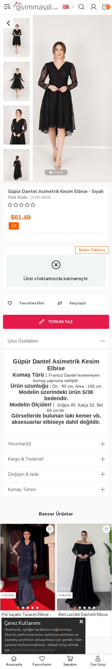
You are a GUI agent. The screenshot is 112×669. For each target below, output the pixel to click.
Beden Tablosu (92, 250)
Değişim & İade (23, 474)
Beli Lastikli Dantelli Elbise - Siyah (83, 617)
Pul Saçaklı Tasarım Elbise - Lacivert (26, 617)
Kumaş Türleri (22, 489)
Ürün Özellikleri (23, 341)
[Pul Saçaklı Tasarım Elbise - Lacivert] (27, 567)
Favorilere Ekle (49, 529)
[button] (51, 172)
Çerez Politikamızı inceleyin (33, 649)
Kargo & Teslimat (26, 459)
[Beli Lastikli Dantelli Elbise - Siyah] (84, 567)
